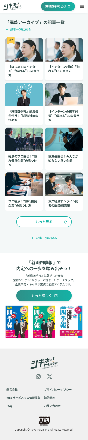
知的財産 (49, 398)
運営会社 (12, 389)
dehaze (81, 6)
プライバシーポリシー (58, 389)
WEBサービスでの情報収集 (23, 398)
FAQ (9, 406)
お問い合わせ (52, 406)
